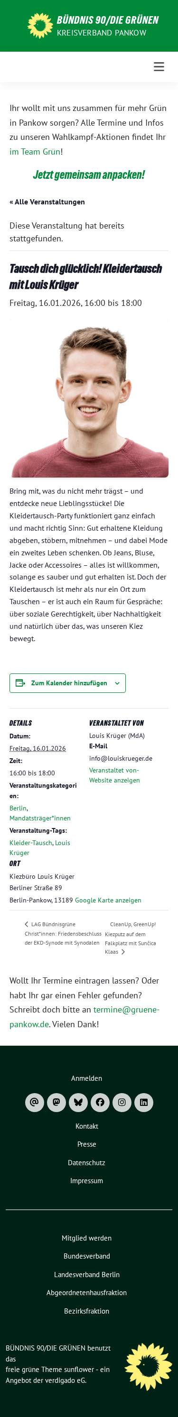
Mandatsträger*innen (40, 818)
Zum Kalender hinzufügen (69, 683)
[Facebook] (100, 1102)
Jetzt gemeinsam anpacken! (89, 174)
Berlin (18, 808)
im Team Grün (34, 151)
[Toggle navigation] (159, 67)
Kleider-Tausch (30, 842)
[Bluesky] (78, 1102)
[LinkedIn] (143, 1102)
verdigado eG (65, 1380)
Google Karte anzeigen (108, 900)
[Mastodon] (56, 1102)
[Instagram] (121, 1102)
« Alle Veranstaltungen (47, 201)
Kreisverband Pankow (101, 33)
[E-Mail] (34, 1102)
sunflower (79, 1369)
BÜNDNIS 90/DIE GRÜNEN (108, 20)
